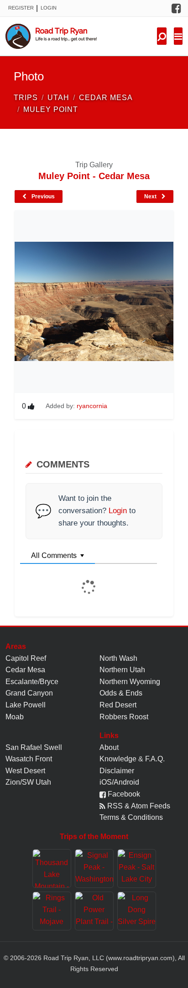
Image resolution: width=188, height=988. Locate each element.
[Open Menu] (178, 36)
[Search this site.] (162, 36)
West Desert (25, 771)
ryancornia (92, 405)
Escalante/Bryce (31, 681)
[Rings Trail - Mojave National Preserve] (51, 911)
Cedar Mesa (25, 670)
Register (21, 8)
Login (49, 8)
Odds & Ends (120, 693)
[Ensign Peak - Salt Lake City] (136, 868)
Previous (42, 196)
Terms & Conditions (131, 817)
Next (151, 196)
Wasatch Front (28, 759)
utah (58, 97)
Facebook (123, 794)
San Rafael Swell (33, 747)
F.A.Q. (155, 759)
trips (26, 97)
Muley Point (50, 109)
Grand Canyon (29, 693)
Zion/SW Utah (28, 782)
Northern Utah (122, 670)
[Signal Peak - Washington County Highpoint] (94, 868)
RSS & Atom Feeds (137, 806)
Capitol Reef (25, 658)
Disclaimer (116, 771)
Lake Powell (25, 705)
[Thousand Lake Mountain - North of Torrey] (51, 868)
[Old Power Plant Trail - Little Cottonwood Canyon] (94, 911)
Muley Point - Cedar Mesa (94, 176)
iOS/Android (119, 782)
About (109, 747)
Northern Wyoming (129, 681)
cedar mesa (106, 97)
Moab (14, 717)
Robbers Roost (123, 717)
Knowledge (117, 759)
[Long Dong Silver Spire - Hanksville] (136, 911)
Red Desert (117, 705)
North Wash (118, 658)
